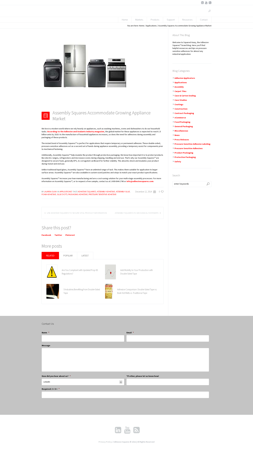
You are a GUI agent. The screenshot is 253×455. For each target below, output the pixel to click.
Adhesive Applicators (185, 78)
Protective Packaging (185, 157)
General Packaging (184, 126)
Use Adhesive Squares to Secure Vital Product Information (77, 213)
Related (50, 255)
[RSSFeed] (209, 2)
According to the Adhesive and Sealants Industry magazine (75, 131)
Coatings (179, 104)
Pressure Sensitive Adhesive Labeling (192, 144)
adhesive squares (87, 191)
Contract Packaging (184, 113)
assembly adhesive (106, 191)
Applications (151, 25)
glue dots (62, 194)
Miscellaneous (181, 130)
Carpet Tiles (180, 91)
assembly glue (123, 191)
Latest (85, 255)
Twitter (58, 235)
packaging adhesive (78, 194)
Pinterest (70, 235)
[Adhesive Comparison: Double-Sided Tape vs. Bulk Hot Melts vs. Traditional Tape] (109, 291)
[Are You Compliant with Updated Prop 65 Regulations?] (51, 271)
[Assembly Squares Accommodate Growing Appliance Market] (85, 68)
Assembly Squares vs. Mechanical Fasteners (136, 213)
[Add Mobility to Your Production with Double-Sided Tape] (110, 271)
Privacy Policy (105, 442)
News (177, 135)
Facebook (46, 235)
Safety (178, 161)
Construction (181, 108)
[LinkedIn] (202, 2)
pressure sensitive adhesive (102, 194)
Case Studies (181, 100)
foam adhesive (49, 194)
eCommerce (180, 117)
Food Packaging (182, 122)
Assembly (179, 87)
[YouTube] (206, 2)
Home (141, 25)
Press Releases (182, 139)
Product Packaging (184, 152)
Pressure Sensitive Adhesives (189, 148)
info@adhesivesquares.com (139, 181)
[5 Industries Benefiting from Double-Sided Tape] (52, 291)
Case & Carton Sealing (185, 95)
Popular (68, 255)
